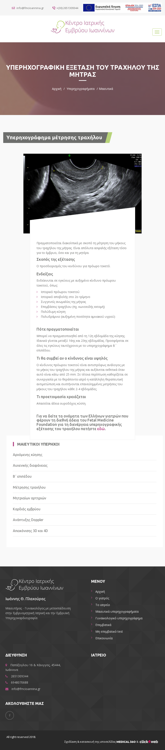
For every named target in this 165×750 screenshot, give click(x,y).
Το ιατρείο (102, 605)
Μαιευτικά (106, 89)
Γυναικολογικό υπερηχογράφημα (118, 618)
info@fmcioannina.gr (30, 8)
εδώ (101, 428)
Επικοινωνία (104, 638)
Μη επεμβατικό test (109, 631)
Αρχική (56, 89)
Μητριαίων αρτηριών (29, 498)
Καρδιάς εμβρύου (26, 509)
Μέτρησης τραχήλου (29, 487)
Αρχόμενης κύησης (27, 455)
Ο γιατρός (102, 598)
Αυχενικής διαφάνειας (30, 465)
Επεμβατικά (103, 625)
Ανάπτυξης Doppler (28, 520)
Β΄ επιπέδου (22, 476)
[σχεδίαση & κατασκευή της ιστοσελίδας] (126, 742)
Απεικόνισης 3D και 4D (30, 531)
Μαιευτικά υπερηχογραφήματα (117, 611)
